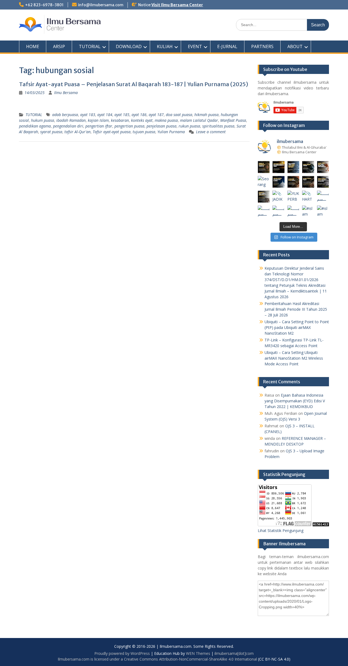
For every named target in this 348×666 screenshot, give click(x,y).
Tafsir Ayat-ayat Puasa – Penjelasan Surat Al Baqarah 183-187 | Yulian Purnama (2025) (133, 84)
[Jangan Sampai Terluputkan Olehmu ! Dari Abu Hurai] (278, 182)
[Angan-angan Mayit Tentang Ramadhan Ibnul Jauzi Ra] (323, 182)
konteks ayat (142, 120)
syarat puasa (51, 131)
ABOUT (295, 46)
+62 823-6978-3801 (44, 4)
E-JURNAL (227, 46)
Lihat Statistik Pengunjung (280, 530)
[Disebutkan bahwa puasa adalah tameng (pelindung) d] (308, 167)
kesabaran (120, 120)
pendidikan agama (35, 126)
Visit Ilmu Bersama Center (177, 4)
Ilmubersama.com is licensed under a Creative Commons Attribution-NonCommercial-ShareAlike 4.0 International (157, 659)
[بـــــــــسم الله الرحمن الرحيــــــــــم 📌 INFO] (323, 197)
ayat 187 (156, 114)
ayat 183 (87, 114)
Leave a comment (211, 131)
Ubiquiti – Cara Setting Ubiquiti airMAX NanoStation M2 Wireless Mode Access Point (294, 358)
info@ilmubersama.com (100, 4)
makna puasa (166, 120)
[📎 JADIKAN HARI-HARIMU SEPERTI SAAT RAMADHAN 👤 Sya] (278, 197)
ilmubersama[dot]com (234, 653)
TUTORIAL (90, 46)
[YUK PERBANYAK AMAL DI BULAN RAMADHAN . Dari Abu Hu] (293, 197)
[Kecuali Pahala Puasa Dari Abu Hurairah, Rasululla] (308, 182)
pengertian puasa (129, 126)
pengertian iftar (98, 126)
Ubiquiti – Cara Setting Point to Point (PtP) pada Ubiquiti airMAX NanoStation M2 (297, 327)
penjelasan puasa (161, 126)
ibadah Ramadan (71, 120)
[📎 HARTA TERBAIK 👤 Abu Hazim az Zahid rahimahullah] (308, 197)
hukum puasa (42, 120)
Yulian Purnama (171, 131)
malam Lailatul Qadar (199, 120)
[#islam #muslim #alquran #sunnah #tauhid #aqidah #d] (308, 212)
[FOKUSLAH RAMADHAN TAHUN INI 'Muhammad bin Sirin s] (264, 167)
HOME (32, 46)
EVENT (195, 46)
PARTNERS (262, 46)
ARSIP (59, 46)
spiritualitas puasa (218, 126)
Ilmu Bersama (66, 92)
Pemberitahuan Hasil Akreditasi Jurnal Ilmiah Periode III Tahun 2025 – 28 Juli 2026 (296, 309)
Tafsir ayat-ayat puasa (111, 131)
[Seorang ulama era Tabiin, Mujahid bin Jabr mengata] (264, 182)
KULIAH (165, 46)
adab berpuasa (65, 114)
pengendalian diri (68, 126)
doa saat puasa (179, 114)
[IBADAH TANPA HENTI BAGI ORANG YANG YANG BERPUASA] (323, 167)
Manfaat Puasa (233, 120)
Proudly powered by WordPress (122, 653)
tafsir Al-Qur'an (77, 131)
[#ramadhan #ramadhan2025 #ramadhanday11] (293, 167)
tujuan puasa (144, 131)
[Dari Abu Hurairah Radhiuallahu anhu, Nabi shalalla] (293, 182)
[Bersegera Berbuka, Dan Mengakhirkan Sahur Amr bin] (278, 167)
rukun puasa (189, 126)
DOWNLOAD (129, 46)
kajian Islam (98, 120)
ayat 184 (104, 114)
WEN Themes (198, 653)
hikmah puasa (206, 114)
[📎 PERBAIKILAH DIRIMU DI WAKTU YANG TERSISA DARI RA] (264, 197)
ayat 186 (139, 114)
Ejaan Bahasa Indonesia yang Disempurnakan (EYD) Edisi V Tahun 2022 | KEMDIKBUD (295, 401)
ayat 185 (121, 114)
